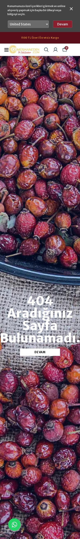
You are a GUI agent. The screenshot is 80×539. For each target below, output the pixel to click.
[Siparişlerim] (55, 49)
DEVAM (40, 352)
